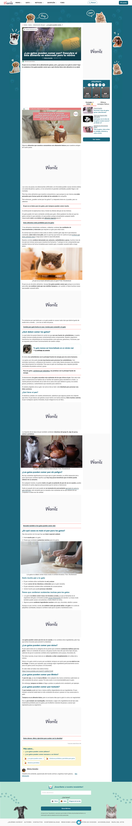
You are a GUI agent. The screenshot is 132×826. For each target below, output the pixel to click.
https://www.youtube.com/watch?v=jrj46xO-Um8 (37, 671)
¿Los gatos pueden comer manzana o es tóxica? (42, 754)
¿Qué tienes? (66, 797)
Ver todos (96, 139)
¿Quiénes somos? (15, 822)
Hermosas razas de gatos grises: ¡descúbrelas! (101, 111)
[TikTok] (100, 84)
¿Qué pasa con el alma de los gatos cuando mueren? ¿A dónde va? (101, 121)
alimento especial (50, 218)
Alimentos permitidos (33, 762)
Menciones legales (69, 822)
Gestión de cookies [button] (87, 822)
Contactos (38, 822)
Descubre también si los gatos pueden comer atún (39, 526)
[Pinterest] (103, 84)
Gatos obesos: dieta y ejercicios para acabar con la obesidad (42, 738)
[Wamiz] (8, 2)
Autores (28, 822)
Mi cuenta (123, 3)
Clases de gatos (98, 108)
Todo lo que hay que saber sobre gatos (100, 116)
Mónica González (48, 58)
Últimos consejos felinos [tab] (103, 103)
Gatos (30, 25)
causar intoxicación (54, 598)
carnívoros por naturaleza (41, 371)
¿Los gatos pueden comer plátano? (37, 751)
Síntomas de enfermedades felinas (101, 126)
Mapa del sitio (118, 822)
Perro (56, 801)
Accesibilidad (104, 822)
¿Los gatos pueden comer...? (55, 25)
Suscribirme (66, 808)
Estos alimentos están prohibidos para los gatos (38, 223)
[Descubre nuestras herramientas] (79, 822)
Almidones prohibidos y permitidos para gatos (62, 758)
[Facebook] (89, 84)
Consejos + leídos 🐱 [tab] (90, 103)
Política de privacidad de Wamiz (76, 813)
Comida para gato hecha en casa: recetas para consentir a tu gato (44, 327)
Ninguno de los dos (75, 801)
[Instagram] (96, 84)
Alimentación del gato (39, 25)
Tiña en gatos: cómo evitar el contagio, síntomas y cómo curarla (102, 131)
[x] (92, 84)
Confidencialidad (52, 822)
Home (25, 25)
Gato (65, 801)
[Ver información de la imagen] (79, 29)
